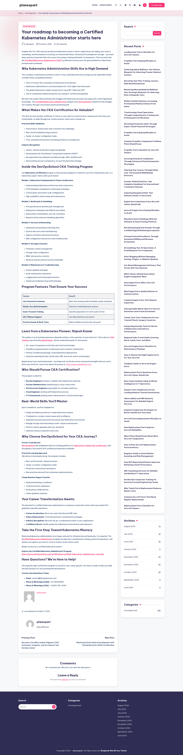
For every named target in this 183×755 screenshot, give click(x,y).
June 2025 (128, 587)
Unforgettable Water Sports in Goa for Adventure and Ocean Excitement (142, 310)
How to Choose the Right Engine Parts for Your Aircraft (141, 356)
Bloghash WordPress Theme (114, 750)
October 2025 (130, 572)
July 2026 (128, 534)
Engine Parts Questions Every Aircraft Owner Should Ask (141, 202)
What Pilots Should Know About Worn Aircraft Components (141, 437)
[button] (157, 5)
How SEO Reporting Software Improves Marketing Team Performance (142, 463)
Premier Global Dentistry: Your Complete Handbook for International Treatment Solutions (141, 184)
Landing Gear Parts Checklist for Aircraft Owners (139, 53)
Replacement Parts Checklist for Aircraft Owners (139, 507)
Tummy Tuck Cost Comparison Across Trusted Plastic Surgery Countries (141, 318)
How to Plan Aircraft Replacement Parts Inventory (140, 446)
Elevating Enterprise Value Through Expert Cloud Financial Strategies (140, 125)
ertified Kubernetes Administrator (38, 539)
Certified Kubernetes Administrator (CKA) (43, 60)
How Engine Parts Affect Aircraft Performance (139, 284)
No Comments (62, 44)
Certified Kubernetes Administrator (50, 102)
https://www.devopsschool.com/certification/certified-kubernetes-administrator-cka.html (63, 554)
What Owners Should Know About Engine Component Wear (139, 275)
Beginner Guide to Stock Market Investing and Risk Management (139, 454)
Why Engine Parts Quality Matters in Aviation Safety (140, 292)
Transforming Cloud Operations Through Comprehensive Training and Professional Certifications (141, 115)
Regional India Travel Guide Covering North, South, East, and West (141, 338)
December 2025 (131, 557)
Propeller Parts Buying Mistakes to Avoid (140, 62)
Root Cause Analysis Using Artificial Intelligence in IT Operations (140, 382)
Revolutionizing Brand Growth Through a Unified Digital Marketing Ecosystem (142, 229)
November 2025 (131, 564)
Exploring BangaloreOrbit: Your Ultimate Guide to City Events (138, 194)
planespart (28, 5)
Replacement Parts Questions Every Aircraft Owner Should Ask (140, 373)
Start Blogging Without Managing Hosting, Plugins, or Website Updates (141, 257)
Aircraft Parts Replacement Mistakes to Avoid (142, 420)
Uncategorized (29, 26)
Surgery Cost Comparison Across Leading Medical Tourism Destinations (141, 391)
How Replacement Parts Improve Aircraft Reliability (139, 428)
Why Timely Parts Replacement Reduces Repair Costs (142, 489)
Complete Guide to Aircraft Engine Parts (140, 365)
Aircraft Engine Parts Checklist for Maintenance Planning (140, 347)
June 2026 (128, 541)
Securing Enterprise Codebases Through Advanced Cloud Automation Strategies (141, 161)
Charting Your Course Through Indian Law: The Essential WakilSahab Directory (141, 173)
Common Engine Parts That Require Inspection (140, 301)
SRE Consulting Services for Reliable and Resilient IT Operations (141, 472)
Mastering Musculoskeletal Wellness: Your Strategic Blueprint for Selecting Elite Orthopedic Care (141, 92)
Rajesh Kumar (47, 340)
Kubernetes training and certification (90, 446)
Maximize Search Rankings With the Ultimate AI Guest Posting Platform (140, 220)
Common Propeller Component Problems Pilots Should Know (142, 142)
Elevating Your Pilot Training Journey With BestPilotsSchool (141, 82)
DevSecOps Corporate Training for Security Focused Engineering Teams (141, 480)
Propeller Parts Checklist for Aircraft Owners (141, 151)
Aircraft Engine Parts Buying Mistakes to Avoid (141, 211)
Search (128, 26)
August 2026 (129, 526)
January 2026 (130, 549)
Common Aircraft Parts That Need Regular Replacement (140, 498)
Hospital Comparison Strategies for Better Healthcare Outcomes (140, 411)
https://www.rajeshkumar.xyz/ (78, 364)
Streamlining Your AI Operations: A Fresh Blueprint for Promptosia (140, 249)
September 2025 (131, 580)
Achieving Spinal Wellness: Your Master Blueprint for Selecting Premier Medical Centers (142, 72)
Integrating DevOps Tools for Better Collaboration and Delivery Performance (140, 329)
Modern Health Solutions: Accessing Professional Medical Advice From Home (140, 104)
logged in (65, 679)
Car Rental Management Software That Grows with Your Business (142, 266)
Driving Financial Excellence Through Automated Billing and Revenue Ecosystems (141, 239)
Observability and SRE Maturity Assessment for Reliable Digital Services (138, 401)
